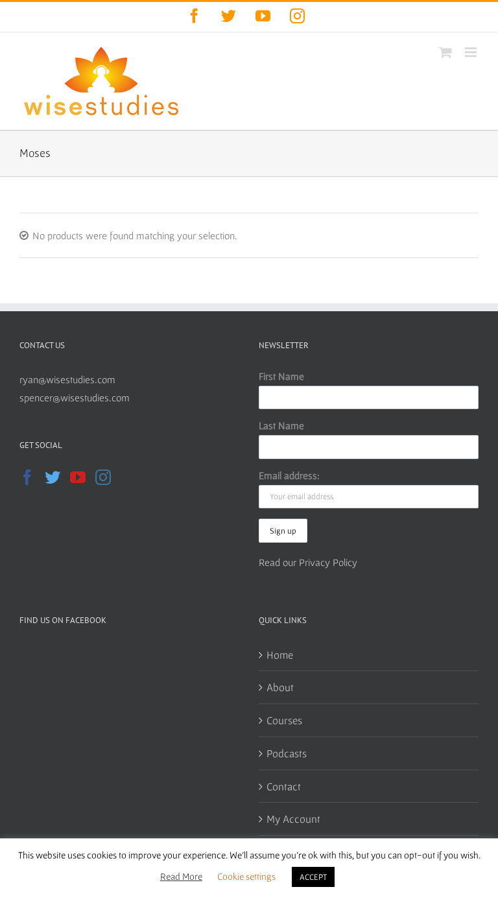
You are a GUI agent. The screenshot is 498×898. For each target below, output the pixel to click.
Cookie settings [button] (246, 876)
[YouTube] (78, 477)
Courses (284, 720)
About (280, 687)
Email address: (289, 475)
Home (280, 654)
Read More (181, 876)
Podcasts (287, 753)
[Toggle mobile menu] (472, 52)
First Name (281, 376)
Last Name (281, 425)
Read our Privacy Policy (308, 562)
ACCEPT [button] (313, 877)
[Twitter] (52, 477)
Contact (284, 786)
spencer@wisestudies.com (74, 397)
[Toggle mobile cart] (445, 52)
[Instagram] (103, 477)
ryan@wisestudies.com (67, 379)
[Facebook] (27, 477)
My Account (293, 818)
